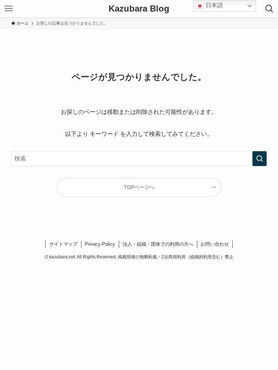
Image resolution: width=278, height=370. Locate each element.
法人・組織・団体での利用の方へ (158, 244)
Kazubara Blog (139, 8)
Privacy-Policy (100, 244)
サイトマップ (63, 244)
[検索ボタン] (269, 8)
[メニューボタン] (8, 8)
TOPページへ (139, 187)
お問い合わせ (215, 244)
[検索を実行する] (259, 158)
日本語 (213, 5)
